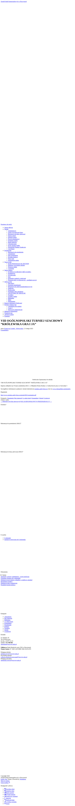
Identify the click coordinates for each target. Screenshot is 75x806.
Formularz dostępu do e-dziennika (10, 578)
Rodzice (6, 626)
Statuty (4, 575)
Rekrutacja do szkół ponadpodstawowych (20, 286)
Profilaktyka (11, 273)
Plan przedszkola (13, 255)
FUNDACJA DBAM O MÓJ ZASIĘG (19, 272)
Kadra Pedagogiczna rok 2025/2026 (18, 263)
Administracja (12, 231)
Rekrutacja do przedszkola (15, 252)
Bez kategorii (18, 398)
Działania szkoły (13, 240)
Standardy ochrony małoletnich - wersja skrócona (15, 576)
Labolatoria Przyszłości (14, 306)
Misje (9, 300)
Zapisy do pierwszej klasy (15, 232)
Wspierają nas (8, 313)
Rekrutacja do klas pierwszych (10, 401)
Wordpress (23, 779)
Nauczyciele (8, 262)
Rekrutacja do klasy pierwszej (16, 234)
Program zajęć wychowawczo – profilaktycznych (22, 280)
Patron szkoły (12, 236)
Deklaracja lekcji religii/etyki (9, 583)
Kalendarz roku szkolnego (15, 291)
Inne (9, 277)
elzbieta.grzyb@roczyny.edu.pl (10, 654)
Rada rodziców (12, 242)
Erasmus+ (7, 316)
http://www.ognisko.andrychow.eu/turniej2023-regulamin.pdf (18, 395)
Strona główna (8, 227)
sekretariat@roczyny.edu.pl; (9, 644)
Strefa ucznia (8, 282)
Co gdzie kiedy (26, 398)
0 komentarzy (5, 330)
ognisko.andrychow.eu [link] (41, 389)
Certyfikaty (11, 249)
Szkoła (6, 229)
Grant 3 (10, 308)
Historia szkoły (12, 237)
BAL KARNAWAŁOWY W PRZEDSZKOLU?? (36, 401)
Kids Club (11, 259)
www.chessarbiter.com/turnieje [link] (61, 389)
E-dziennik (7, 538)
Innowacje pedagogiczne (15, 309)
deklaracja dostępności (10, 311)
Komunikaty (35, 398)
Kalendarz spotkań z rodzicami (17, 278)
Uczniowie (46, 398)
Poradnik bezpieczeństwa (8, 585)
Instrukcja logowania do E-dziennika (15, 539)
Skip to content (5, 781)
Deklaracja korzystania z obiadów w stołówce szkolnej (16, 580)
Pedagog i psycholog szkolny (16, 265)
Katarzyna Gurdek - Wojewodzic (13, 328)
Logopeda (11, 268)
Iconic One (4, 779)
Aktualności (11, 254)
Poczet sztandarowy (14, 239)
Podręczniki (11, 290)
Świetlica (10, 295)
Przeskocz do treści (6, 224)
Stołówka (11, 288)
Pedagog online (12, 267)
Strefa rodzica (8, 270)
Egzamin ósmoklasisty (14, 285)
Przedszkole (7, 250)
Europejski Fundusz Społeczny (17, 247)
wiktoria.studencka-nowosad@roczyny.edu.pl (14, 657)
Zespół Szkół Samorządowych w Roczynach (14, 1)
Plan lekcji (11, 283)
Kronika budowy (13, 257)
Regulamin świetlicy (7, 581)
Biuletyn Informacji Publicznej (13, 303)
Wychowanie (12, 275)
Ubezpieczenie (12, 244)
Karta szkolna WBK (14, 245)
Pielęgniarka (11, 301)
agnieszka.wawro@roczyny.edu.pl (11, 660)
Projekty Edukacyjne (10, 305)
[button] (5, 782)
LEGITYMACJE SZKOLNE (17, 293)
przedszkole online (13, 260)
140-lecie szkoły (9, 314)
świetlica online (12, 296)
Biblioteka (11, 298)
